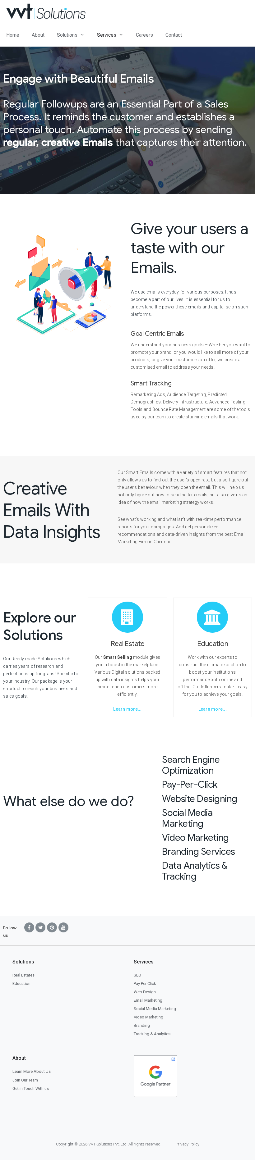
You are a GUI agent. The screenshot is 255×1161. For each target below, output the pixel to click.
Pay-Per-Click (189, 784)
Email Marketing (148, 1000)
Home (12, 35)
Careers (144, 35)
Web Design (145, 992)
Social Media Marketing (187, 818)
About (38, 35)
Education (212, 643)
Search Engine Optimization (191, 765)
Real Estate (128, 643)
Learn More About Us (31, 1071)
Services (106, 35)
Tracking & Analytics (152, 1033)
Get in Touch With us (30, 1088)
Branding (142, 1025)
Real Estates (23, 975)
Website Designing (199, 799)
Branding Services (198, 852)
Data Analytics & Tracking (194, 871)
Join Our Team (25, 1080)
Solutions (67, 35)
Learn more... (127, 709)
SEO (137, 975)
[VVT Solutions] (47, 11)
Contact (173, 35)
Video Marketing (195, 838)
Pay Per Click (145, 983)
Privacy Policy (187, 1144)
